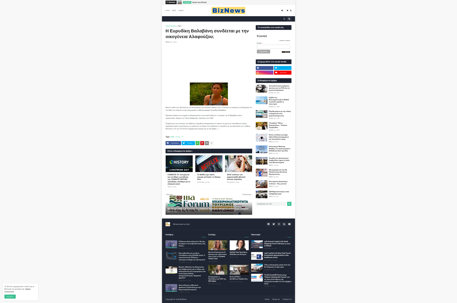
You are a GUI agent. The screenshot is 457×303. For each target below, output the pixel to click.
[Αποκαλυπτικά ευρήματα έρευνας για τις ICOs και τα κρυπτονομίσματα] (261, 89)
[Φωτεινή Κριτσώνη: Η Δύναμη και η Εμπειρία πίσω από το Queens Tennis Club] (217, 245)
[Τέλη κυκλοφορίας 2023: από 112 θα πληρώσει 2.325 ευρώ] (257, 267)
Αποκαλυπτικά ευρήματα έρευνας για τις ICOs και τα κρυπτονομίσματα (279, 88)
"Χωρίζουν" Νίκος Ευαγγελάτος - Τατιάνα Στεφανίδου (278, 125)
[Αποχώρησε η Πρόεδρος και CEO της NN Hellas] (217, 270)
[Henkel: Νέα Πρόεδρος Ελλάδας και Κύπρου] (239, 245)
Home (168, 10)
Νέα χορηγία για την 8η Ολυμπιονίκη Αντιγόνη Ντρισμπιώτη (278, 172)
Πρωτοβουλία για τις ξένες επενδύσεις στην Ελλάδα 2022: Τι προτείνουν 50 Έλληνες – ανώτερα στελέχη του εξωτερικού (192, 256)
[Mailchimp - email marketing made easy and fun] (286, 52)
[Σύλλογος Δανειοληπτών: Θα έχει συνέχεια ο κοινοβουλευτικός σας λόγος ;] (171, 244)
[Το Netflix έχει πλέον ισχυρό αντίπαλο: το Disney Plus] (208, 163)
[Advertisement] (209, 63)
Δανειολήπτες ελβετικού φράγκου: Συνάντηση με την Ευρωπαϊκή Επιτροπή (190, 287)
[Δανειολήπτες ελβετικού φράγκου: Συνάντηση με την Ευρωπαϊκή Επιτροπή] (171, 288)
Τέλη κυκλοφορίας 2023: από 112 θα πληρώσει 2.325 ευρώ (277, 266)
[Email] (207, 143)
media (177, 137)
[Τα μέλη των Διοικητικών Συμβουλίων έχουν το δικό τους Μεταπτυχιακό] (261, 161)
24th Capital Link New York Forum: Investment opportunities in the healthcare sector (277, 255)
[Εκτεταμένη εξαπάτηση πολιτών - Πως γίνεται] (261, 184)
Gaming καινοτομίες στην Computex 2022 (279, 193)
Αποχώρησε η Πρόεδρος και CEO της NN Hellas (217, 279)
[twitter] (287, 10)
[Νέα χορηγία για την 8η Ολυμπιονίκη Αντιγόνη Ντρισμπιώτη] (261, 172)
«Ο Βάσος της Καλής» (199, 2)
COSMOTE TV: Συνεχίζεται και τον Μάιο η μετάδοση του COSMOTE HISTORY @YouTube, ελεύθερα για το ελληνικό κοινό (179, 179)
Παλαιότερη (246, 194)
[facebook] (282, 10)
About (174, 10)
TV (182, 137)
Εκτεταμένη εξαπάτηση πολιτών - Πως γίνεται (278, 182)
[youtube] (289, 224)
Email (259, 43)
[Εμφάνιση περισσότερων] (211, 143)
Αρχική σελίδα (171, 26)
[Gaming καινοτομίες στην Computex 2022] (261, 194)
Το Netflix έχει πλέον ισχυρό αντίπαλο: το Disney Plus (208, 177)
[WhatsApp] (198, 143)
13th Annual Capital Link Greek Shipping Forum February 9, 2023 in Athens (277, 243)
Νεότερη (170, 194)
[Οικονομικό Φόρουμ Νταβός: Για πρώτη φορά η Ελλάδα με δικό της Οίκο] (261, 149)
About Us (276, 299)
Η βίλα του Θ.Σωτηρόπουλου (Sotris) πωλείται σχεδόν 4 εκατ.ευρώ (279, 101)
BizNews (183, 299)
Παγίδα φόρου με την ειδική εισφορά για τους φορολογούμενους (280, 113)
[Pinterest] (202, 143)
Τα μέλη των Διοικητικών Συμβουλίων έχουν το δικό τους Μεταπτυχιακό (279, 160)
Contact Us (287, 299)
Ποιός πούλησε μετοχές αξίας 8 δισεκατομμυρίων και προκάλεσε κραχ (279, 137)
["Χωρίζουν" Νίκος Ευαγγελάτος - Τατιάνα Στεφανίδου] (261, 126)
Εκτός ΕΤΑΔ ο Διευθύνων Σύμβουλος (239, 278)
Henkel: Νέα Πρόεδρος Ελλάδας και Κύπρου (238, 253)
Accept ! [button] (10, 297)
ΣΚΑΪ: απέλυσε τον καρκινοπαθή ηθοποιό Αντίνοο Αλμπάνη (236, 177)
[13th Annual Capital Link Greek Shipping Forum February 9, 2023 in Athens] (257, 244)
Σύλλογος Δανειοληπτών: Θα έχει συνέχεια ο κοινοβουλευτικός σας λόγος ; (192, 243)
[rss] (290, 10)
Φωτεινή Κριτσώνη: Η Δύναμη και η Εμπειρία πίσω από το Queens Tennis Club (217, 255)
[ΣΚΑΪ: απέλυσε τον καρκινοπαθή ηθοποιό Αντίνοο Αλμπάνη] (238, 163)
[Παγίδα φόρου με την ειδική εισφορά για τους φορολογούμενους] (261, 114)
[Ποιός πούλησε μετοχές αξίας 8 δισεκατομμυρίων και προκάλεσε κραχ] (261, 137)
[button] (286, 2)
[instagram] (264, 73)
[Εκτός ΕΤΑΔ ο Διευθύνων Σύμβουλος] (239, 270)
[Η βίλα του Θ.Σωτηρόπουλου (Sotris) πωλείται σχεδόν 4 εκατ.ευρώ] (261, 100)
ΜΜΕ (179, 26)
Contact (181, 10)
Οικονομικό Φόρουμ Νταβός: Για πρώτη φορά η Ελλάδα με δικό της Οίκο (279, 148)
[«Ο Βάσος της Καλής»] (180, 2)
